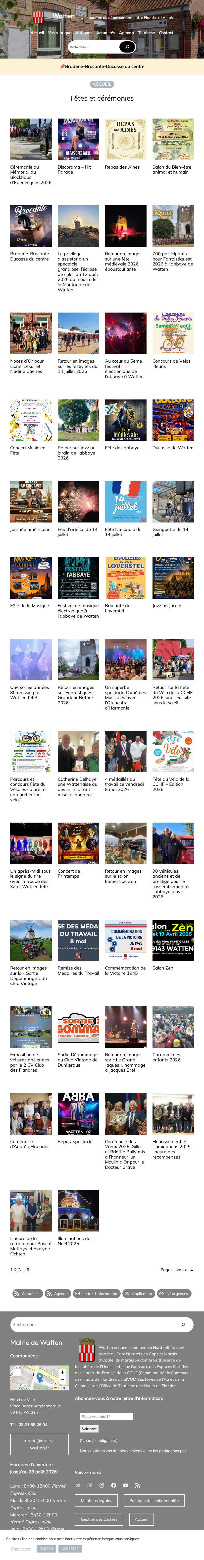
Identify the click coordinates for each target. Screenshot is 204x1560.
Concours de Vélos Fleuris (172, 364)
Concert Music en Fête (28, 450)
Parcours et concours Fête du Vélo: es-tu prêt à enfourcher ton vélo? (28, 789)
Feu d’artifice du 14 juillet (78, 532)
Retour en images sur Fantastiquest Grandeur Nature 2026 (76, 695)
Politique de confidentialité (154, 1500)
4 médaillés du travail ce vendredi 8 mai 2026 (124, 784)
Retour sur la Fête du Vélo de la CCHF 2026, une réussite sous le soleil (173, 695)
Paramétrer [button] (20, 1549)
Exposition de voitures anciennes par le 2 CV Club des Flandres (29, 1062)
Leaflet (62, 1388)
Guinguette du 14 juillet (170, 532)
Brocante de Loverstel (117, 608)
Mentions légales (96, 1500)
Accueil (141, 1519)
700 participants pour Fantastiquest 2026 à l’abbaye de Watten (173, 261)
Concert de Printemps (69, 874)
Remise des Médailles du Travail (78, 971)
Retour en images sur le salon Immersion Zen (123, 876)
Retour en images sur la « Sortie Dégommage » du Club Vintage (28, 976)
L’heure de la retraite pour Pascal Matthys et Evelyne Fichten (30, 1246)
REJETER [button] (46, 1549)
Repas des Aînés (122, 167)
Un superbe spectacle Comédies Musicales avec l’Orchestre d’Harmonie (125, 698)
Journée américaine (30, 529)
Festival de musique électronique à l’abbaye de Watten (78, 611)
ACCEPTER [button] (70, 1549)
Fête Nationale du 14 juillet (123, 532)
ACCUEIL (102, 84)
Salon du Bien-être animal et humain (172, 170)
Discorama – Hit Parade (74, 170)
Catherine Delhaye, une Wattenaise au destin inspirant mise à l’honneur (78, 787)
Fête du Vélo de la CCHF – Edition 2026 (171, 784)
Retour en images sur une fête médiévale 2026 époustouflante (123, 261)
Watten (63, 15)
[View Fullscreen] (17, 1372)
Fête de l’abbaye (122, 448)
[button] (40, 1378)
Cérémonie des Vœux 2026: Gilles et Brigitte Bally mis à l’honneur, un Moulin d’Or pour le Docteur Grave (125, 1154)
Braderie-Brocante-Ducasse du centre (105, 66)
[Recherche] (183, 1324)
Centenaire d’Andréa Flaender (29, 1144)
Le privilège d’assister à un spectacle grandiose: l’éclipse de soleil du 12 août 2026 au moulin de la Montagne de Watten (78, 272)
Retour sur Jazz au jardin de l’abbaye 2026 (77, 453)
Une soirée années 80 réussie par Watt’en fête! (29, 692)
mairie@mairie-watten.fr (40, 1444)
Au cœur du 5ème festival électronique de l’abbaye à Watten (124, 369)
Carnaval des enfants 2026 (167, 1057)
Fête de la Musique (29, 605)
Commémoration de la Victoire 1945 (125, 971)
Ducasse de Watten (173, 448)
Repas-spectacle (75, 1141)
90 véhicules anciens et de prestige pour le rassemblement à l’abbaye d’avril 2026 (171, 884)
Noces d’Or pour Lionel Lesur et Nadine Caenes (27, 366)
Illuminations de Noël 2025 (74, 1241)
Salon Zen (163, 968)
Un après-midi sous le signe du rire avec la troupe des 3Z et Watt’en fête (30, 879)
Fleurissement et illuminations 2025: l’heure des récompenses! (172, 1149)
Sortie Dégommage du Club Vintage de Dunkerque (78, 1060)
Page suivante (177, 1269)
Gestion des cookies (99, 1519)
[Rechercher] (127, 47)
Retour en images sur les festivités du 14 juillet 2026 (77, 366)
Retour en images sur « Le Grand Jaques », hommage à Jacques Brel (125, 1062)
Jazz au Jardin (167, 605)
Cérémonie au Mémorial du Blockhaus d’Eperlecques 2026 (30, 175)
